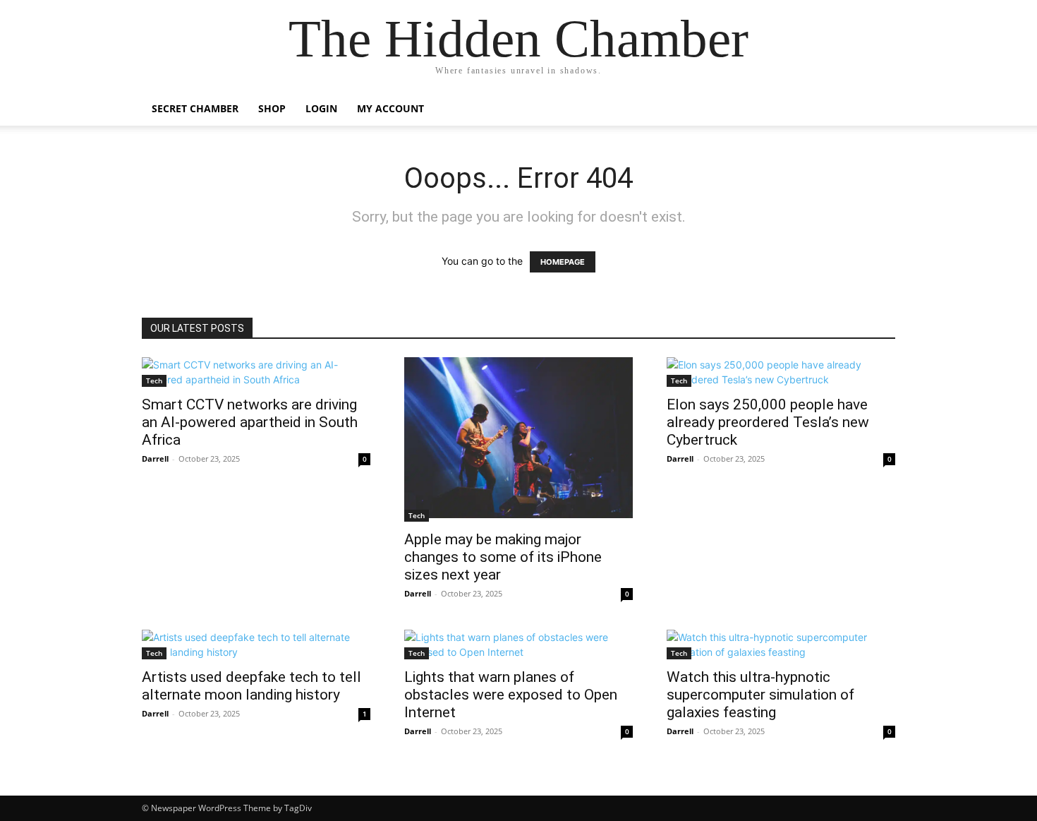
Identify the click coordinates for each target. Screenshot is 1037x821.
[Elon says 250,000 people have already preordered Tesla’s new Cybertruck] (781, 372)
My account (390, 108)
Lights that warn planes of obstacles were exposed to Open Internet (510, 695)
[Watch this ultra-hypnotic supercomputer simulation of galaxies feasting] (781, 644)
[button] (878, 109)
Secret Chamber (195, 108)
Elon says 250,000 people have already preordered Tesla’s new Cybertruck (768, 422)
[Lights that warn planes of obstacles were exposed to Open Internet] (518, 644)
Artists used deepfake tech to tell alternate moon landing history (251, 686)
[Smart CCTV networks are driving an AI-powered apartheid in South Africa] (256, 372)
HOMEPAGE (562, 262)
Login (321, 108)
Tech (154, 380)
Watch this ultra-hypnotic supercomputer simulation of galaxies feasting (760, 695)
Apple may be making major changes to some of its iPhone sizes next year (503, 557)
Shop (272, 108)
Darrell (155, 458)
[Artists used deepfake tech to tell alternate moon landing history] (256, 644)
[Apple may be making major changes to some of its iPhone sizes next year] (518, 439)
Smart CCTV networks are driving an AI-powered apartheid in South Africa (250, 422)
